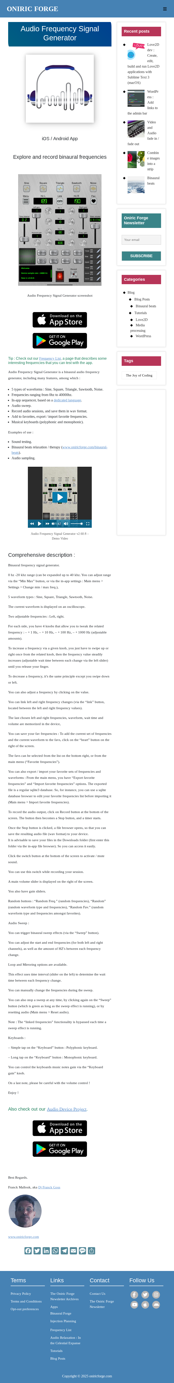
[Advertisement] (141, 462)
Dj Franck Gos (48, 1187)
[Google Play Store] (156, 1305)
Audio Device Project (67, 1109)
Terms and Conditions (26, 1301)
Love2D (142, 320)
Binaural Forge (60, 1313)
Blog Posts (142, 299)
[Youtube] (134, 1305)
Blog (131, 292)
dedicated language (67, 400)
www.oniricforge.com (23, 1237)
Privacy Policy (21, 1293)
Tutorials (140, 313)
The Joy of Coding (139, 375)
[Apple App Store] (145, 1305)
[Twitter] (145, 1295)
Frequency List (50, 358)
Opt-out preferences (25, 1309)
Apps (54, 1307)
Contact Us (97, 1293)
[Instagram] (156, 1295)
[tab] (163, 8)
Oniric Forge (32, 8)
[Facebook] (134, 1295)
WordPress (143, 336)
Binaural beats (146, 306)
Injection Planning (63, 1321)
